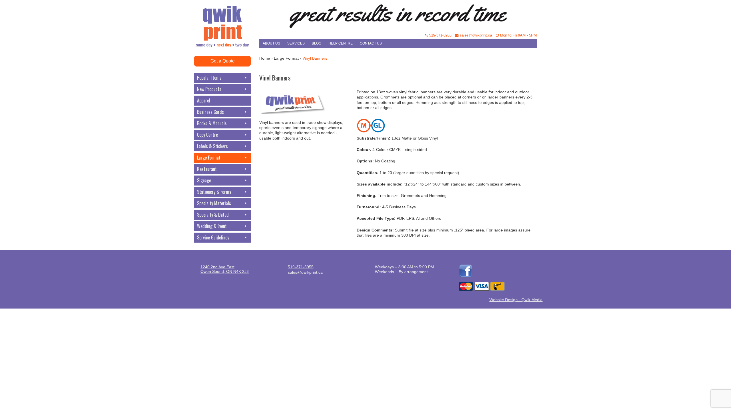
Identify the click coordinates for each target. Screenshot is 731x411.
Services (296, 43)
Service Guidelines (213, 237)
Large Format (208, 157)
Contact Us (371, 43)
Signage (204, 180)
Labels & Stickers (212, 146)
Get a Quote (222, 61)
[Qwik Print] (226, 14)
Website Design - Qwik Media (516, 299)
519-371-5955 (439, 35)
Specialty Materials (214, 203)
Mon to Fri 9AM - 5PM (518, 35)
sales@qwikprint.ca (475, 35)
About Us (271, 43)
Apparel (203, 100)
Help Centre (340, 43)
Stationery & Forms (214, 191)
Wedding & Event (212, 226)
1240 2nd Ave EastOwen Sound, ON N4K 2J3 (224, 269)
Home (264, 58)
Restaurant (207, 169)
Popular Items (209, 77)
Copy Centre (207, 134)
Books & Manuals (212, 123)
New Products (209, 89)
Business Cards (210, 111)
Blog (316, 43)
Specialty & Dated (213, 214)
